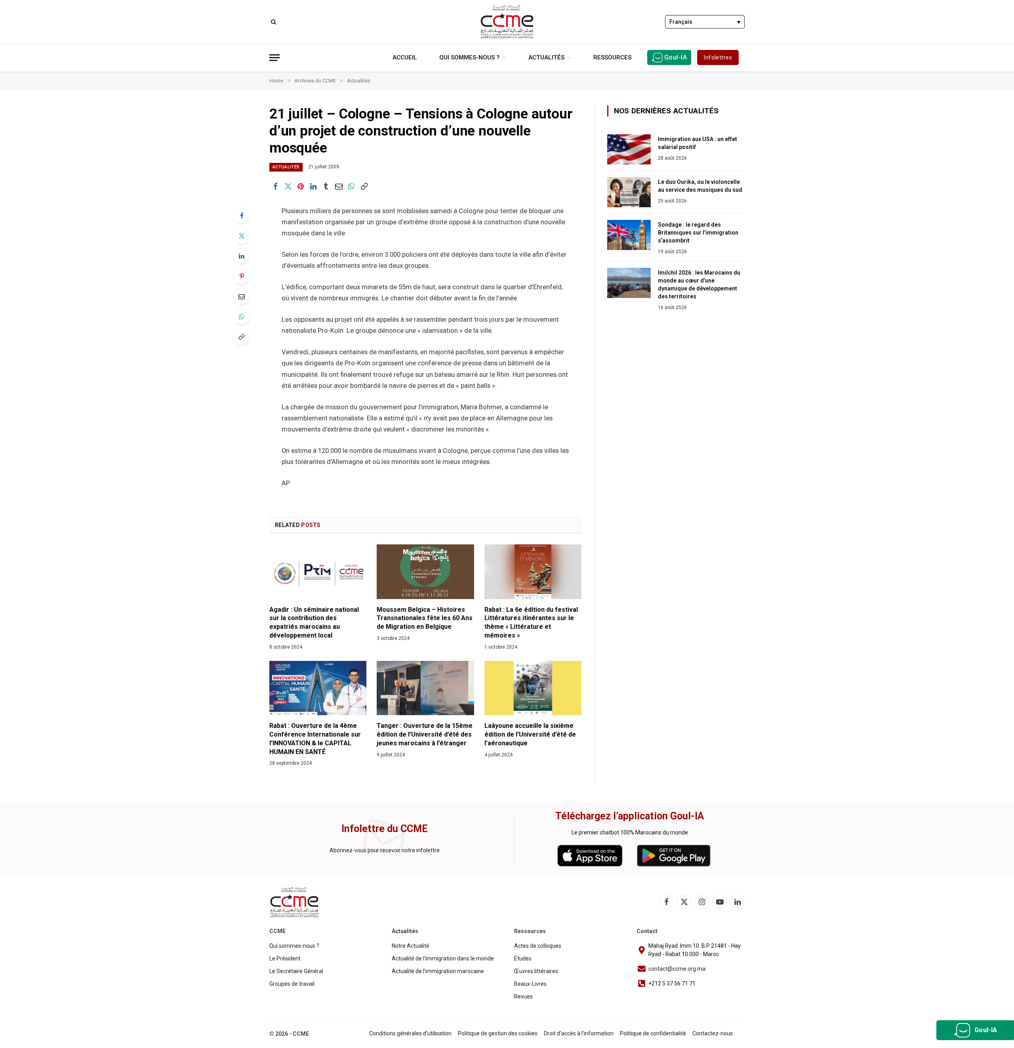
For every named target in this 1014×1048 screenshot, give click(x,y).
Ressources (612, 57)
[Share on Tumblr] (326, 186)
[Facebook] (242, 215)
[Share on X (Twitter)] (288, 186)
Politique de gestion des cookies (497, 1033)
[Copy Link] (364, 186)
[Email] (242, 296)
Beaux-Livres (530, 984)
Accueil (405, 57)
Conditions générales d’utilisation (410, 1033)
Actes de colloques (537, 946)
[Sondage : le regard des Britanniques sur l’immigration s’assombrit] (629, 235)
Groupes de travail (291, 984)
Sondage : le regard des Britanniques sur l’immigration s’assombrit (698, 232)
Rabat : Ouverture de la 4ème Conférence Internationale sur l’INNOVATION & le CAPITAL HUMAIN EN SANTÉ (315, 738)
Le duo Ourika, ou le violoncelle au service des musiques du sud (700, 186)
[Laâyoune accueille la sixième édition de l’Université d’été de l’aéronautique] (532, 688)
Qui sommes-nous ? (469, 57)
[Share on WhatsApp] (351, 186)
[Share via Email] (339, 186)
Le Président (285, 958)
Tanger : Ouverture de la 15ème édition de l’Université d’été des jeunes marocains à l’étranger (425, 734)
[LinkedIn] (242, 256)
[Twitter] (242, 236)
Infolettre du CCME (384, 828)
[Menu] (274, 58)
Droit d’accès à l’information (579, 1033)
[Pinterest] (242, 276)
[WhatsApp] (242, 317)
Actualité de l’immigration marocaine (438, 971)
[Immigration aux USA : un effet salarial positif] (629, 149)
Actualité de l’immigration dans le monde (443, 958)
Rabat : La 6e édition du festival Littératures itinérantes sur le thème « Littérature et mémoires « (531, 622)
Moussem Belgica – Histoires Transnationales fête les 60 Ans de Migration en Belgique (425, 618)
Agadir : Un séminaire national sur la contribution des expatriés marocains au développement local (314, 622)
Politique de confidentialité (653, 1033)
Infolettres (718, 57)
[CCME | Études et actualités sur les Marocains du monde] (507, 22)
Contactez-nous (712, 1033)
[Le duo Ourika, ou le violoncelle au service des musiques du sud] (629, 192)
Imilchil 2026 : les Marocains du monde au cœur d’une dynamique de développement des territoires (699, 284)
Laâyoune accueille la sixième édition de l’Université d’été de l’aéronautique (530, 734)
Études (523, 958)
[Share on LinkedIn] (313, 186)
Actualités (546, 57)
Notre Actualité (410, 946)
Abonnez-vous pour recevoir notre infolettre (385, 850)
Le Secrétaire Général (296, 971)
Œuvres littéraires (536, 971)
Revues (523, 996)
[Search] (272, 22)
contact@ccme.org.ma (676, 969)
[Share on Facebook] (275, 186)
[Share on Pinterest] (301, 186)
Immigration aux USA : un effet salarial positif (697, 143)
